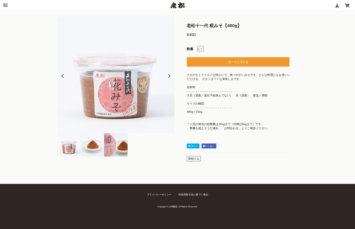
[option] (115, 74)
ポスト (194, 146)
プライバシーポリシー (159, 194)
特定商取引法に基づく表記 (193, 194)
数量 (190, 49)
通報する (193, 158)
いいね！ (210, 146)
